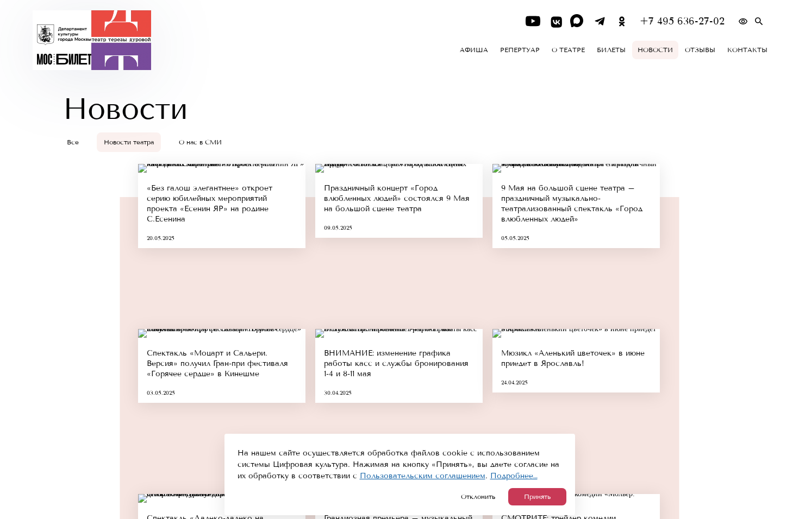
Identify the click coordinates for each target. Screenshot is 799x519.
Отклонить (478, 497)
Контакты (747, 50)
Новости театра (129, 142)
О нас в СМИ (200, 142)
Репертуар (520, 50)
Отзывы (700, 50)
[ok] (622, 21)
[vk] (555, 21)
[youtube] (533, 21)
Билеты (611, 50)
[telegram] (599, 21)
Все (73, 142)
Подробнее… (514, 475)
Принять (537, 497)
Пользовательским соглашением (422, 475)
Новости (655, 50)
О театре (568, 50)
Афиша (474, 50)
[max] (577, 21)
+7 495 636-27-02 (682, 21)
